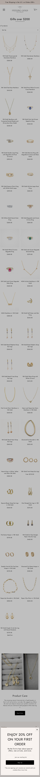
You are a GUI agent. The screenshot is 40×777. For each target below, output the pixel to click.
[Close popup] (37, 729)
